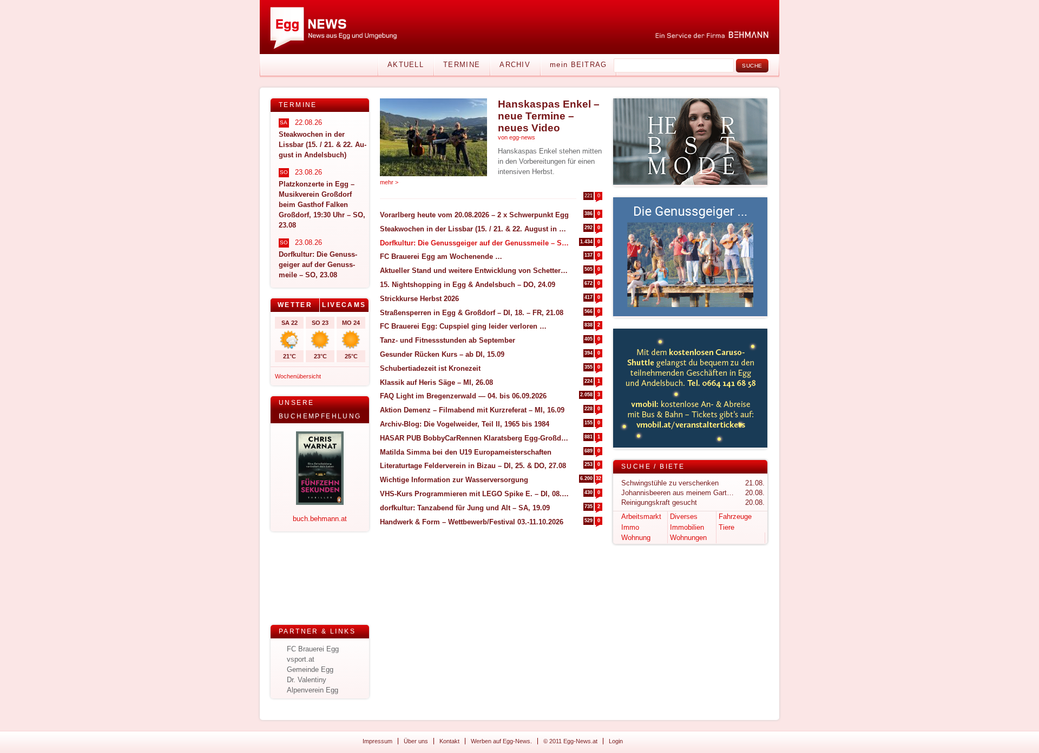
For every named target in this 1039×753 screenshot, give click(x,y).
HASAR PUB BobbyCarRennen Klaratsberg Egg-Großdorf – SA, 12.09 (474, 438)
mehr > (389, 182)
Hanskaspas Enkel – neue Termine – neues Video (549, 116)
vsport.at (300, 659)
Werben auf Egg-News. (501, 741)
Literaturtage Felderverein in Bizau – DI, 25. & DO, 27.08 (473, 466)
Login (616, 741)
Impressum (377, 741)
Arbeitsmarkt (641, 516)
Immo (630, 527)
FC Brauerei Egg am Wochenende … (441, 256)
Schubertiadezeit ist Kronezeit (430, 368)
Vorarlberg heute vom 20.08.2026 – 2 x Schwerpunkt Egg (474, 215)
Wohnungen (688, 538)
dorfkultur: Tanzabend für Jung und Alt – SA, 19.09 (465, 508)
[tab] (295, 305)
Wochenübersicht (298, 376)
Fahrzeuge (735, 516)
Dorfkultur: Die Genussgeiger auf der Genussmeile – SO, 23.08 (474, 243)
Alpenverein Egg (312, 690)
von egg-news (516, 137)
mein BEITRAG (578, 65)
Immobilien (687, 527)
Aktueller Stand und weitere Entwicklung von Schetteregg (474, 270)
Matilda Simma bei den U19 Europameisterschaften (465, 452)
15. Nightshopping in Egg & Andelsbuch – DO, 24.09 (467, 285)
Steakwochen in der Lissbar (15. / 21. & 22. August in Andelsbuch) (474, 229)
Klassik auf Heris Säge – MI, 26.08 (436, 382)
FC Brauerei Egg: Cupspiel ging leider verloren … (463, 326)
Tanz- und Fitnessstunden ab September (447, 340)
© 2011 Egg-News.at (570, 741)
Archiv (514, 65)
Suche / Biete (653, 466)
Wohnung (635, 538)
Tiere (726, 527)
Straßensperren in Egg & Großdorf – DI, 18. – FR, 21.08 (471, 313)
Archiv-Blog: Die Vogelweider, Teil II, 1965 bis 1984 (464, 424)
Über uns (416, 741)
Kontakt (449, 741)
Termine (461, 65)
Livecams (344, 305)
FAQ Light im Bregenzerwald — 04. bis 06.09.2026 (463, 396)
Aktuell (405, 65)
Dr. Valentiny (306, 680)
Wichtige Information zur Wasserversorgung (454, 480)
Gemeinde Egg (310, 669)
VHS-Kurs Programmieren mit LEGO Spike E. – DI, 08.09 (474, 494)
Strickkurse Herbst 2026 (419, 299)
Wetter (295, 305)
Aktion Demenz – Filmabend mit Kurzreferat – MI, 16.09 (472, 410)
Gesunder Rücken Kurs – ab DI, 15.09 (442, 354)
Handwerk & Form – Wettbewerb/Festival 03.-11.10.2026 (471, 522)
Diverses (684, 516)
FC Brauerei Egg (313, 649)
